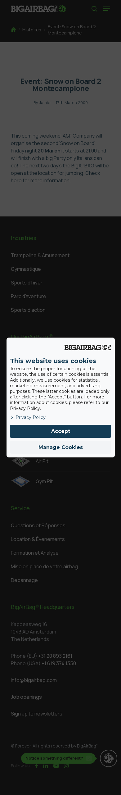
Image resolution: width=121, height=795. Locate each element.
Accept (60, 431)
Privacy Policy (31, 417)
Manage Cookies (60, 447)
